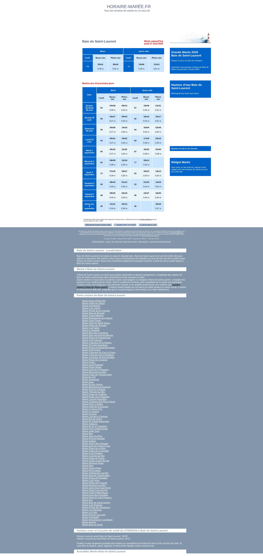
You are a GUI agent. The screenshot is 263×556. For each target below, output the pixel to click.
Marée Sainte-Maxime (93, 316)
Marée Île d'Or (89, 377)
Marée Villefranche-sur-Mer (95, 473)
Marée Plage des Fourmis (94, 483)
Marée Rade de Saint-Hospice (97, 498)
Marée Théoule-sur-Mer (93, 392)
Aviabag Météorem (146, 219)
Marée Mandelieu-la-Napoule (96, 387)
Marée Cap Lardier (91, 308)
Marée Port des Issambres (95, 345)
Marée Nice (87, 466)
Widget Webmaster (98, 241)
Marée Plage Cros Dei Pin (95, 490)
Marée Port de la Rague (93, 389)
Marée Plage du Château (94, 394)
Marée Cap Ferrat (90, 480)
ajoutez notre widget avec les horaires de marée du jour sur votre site (189, 169)
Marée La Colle (89, 512)
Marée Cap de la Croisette (95, 416)
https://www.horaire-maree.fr (150, 235)
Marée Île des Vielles (92, 384)
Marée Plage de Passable (94, 478)
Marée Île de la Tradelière (94, 426)
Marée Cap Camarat (92, 340)
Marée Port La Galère (92, 404)
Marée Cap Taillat (90, 328)
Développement (143, 241)
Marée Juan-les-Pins (92, 436)
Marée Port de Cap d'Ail (93, 515)
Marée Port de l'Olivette (93, 439)
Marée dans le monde (130, 241)
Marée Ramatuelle (91, 306)
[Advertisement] (131, 21)
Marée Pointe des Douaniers (96, 507)
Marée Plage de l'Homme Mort (97, 375)
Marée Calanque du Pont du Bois (98, 357)
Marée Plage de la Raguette (95, 397)
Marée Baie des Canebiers (95, 333)
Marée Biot (87, 434)
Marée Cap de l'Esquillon (94, 399)
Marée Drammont (90, 380)
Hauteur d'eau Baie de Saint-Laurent (186, 86)
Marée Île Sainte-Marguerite (95, 421)
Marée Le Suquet (90, 411)
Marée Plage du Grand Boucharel (98, 348)
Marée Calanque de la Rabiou (97, 343)
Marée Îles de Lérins (92, 419)
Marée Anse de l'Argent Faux (96, 446)
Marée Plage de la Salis (93, 448)
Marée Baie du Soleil (92, 525)
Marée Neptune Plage (93, 463)
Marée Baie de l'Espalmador (96, 475)
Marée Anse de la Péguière (95, 370)
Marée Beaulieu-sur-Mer (94, 485)
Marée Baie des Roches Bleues (97, 335)
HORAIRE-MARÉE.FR (129, 6)
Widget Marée (180, 162)
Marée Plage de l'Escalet (94, 325)
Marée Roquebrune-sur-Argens (97, 318)
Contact (108, 241)
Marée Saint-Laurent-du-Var (95, 461)
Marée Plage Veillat (91, 367)
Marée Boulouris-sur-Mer (94, 372)
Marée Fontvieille (90, 517)
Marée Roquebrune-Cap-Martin (97, 520)
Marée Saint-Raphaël (92, 365)
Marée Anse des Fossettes (95, 495)
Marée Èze (87, 500)
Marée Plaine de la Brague (95, 443)
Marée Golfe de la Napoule (95, 407)
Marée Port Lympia (91, 471)
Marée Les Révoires (92, 510)
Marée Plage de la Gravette (95, 451)
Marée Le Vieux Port (92, 409)
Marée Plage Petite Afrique (95, 493)
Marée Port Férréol (91, 350)
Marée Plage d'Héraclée (94, 301)
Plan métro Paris (117, 241)
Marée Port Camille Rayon (95, 429)
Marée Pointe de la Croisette (96, 311)
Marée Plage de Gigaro (93, 303)
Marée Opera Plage (91, 468)
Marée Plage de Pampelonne (96, 338)
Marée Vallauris (89, 424)
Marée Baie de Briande (93, 313)
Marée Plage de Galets (93, 458)
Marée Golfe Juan (90, 431)
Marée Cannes (89, 414)
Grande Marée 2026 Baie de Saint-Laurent (186, 54)
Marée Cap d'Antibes (92, 453)
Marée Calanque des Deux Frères (98, 402)
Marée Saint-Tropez (91, 320)
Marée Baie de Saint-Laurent (96, 502)
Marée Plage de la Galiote (95, 360)
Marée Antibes (89, 441)
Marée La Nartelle (91, 330)
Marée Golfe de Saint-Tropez (96, 323)
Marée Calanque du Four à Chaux (98, 352)
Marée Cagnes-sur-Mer (93, 456)
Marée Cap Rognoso (92, 505)
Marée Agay (88, 382)
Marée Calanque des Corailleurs (98, 355)
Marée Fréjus (88, 362)
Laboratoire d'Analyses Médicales (160, 241)
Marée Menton (89, 522)
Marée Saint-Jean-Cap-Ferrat (96, 488)
